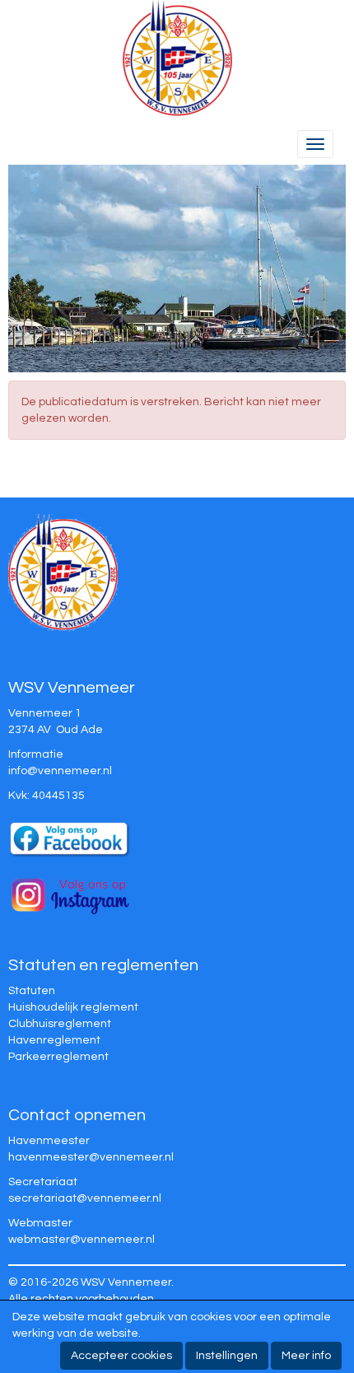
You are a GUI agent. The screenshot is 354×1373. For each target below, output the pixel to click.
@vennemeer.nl (60, 771)
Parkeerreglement (58, 1056)
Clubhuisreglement (59, 1024)
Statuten (31, 991)
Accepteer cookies (121, 1355)
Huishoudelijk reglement (73, 1007)
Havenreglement (54, 1040)
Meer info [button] (306, 1355)
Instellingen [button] (227, 1355)
